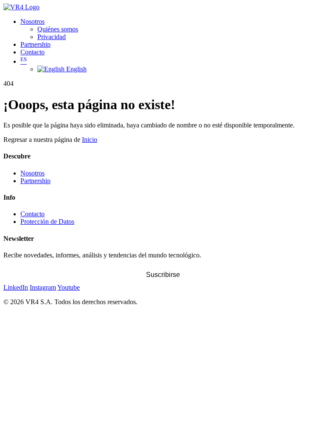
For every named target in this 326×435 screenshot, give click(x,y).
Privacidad (51, 36)
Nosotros (32, 21)
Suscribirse (163, 274)
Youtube (68, 287)
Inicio (89, 139)
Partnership (35, 44)
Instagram (43, 287)
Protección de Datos (47, 221)
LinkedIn (15, 287)
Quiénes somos (57, 29)
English (76, 69)
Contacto (32, 52)
